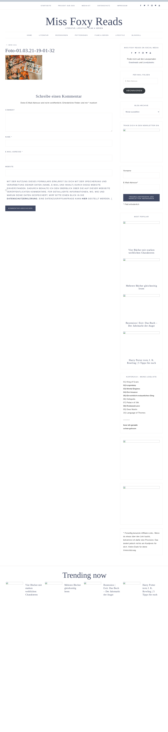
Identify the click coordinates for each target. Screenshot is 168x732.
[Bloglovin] (156, 2)
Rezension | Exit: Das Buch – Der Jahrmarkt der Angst (141, 324)
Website (9, 167)
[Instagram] (152, 2)
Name (8, 137)
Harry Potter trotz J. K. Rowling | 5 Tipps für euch (141, 361)
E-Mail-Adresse (14, 152)
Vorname (127, 171)
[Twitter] (145, 2)
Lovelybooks (148, 62)
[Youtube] (159, 2)
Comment (10, 110)
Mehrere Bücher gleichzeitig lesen (141, 287)
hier (84, 199)
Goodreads (134, 62)
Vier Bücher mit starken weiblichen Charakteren (141, 251)
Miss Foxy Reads (84, 21)
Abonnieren (134, 90)
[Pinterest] (148, 2)
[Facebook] (141, 2)
